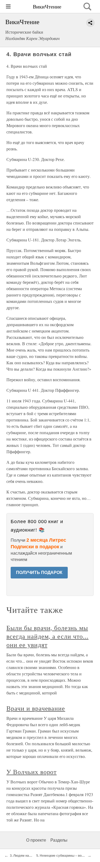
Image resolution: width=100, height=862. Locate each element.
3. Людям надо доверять (29, 855)
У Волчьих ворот (31, 771)
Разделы (58, 840)
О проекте (36, 840)
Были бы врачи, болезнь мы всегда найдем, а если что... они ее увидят (47, 636)
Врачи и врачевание (35, 708)
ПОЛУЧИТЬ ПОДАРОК (39, 572)
